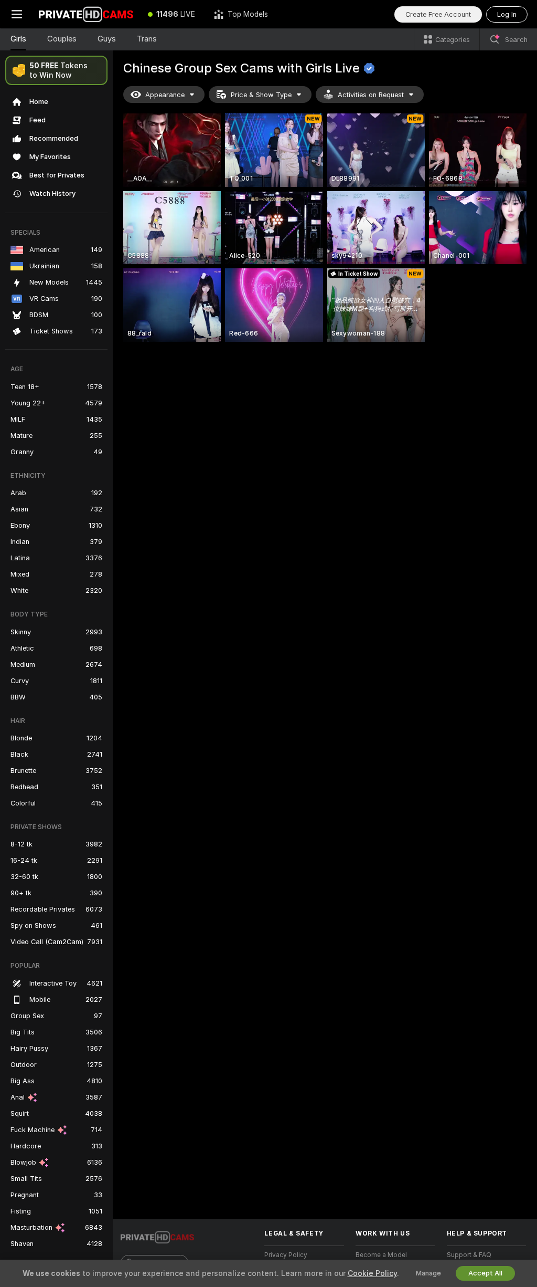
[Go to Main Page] (86, 14)
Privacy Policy (285, 1255)
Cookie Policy (372, 1273)
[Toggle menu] (17, 14)
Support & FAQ (469, 1255)
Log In (507, 14)
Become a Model (381, 1255)
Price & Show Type (261, 95)
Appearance (165, 95)
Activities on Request (371, 95)
